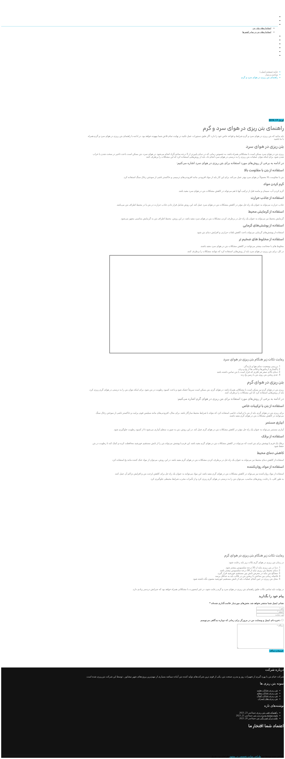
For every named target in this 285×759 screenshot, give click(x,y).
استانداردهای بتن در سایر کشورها (256, 32)
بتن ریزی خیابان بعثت (267, 690)
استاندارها (272, 24)
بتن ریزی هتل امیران (268, 699)
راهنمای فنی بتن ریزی (267, 712)
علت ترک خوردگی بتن (267, 718)
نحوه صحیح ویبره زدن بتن (265, 715)
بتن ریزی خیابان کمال (267, 696)
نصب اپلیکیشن (270, 55)
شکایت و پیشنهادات (268, 40)
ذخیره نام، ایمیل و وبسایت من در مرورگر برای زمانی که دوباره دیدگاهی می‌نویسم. (240, 620)
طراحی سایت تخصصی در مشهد (245, 756)
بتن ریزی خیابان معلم (267, 693)
